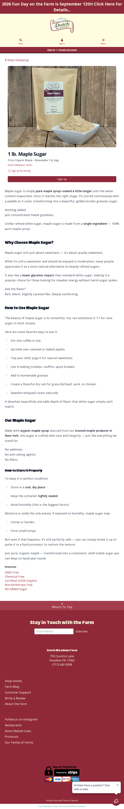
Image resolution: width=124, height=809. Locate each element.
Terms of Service (70, 800)
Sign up (62, 179)
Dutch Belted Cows (18, 731)
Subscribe (82, 631)
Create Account (68, 49)
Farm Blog (12, 686)
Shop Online (13, 681)
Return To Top (62, 607)
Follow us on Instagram (21, 719)
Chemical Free (14, 576)
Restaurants (13, 725)
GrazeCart (81, 806)
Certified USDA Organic (21, 581)
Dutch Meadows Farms (20, 164)
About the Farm (16, 704)
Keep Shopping (18, 60)
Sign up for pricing (21, 170)
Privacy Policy (52, 800)
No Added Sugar (16, 589)
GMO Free (12, 572)
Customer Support (18, 692)
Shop (20, 43)
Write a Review (15, 698)
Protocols (11, 737)
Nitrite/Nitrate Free (18, 585)
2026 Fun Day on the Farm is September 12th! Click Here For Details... (62, 6)
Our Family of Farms (19, 742)
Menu (103, 43)
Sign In (62, 43)
